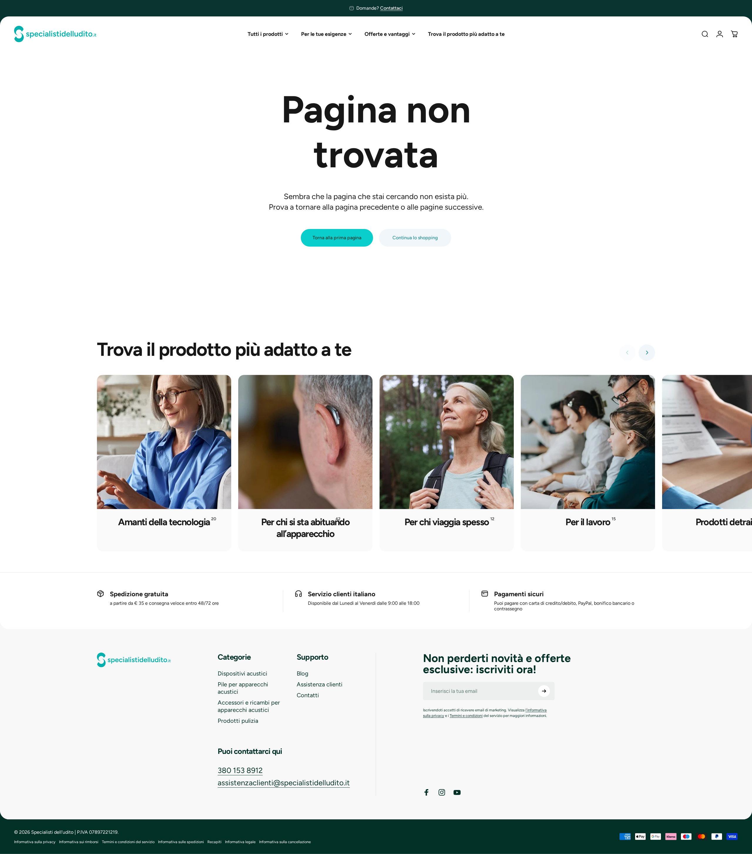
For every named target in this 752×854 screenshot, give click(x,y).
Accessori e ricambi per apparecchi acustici (249, 706)
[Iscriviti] (544, 691)
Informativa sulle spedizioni (181, 842)
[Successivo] (647, 352)
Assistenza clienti (320, 684)
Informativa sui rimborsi (78, 842)
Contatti (308, 695)
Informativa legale (240, 842)
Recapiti (214, 842)
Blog (302, 673)
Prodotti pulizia (238, 720)
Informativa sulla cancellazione (285, 842)
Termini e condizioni (466, 715)
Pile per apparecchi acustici (243, 688)
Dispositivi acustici (242, 673)
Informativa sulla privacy (35, 842)
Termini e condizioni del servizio (128, 842)
